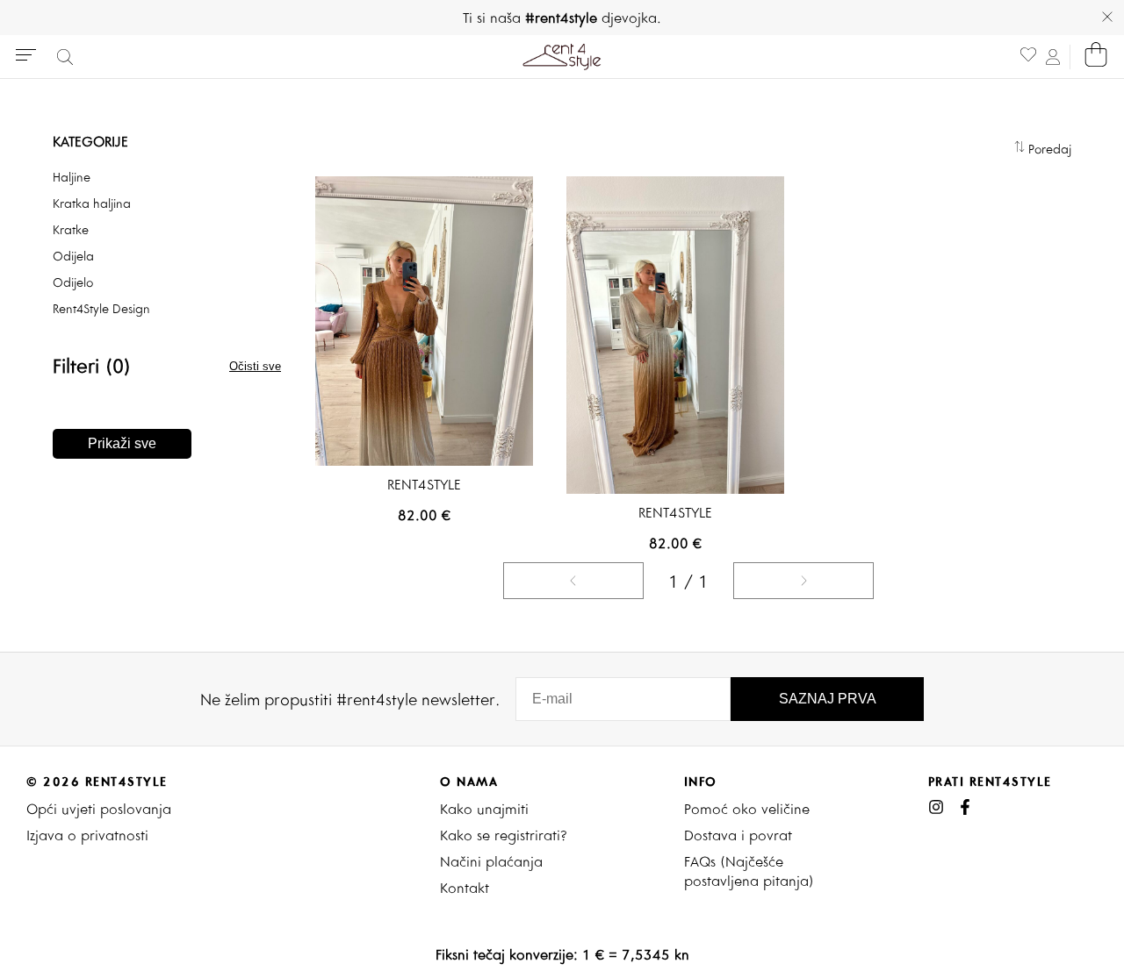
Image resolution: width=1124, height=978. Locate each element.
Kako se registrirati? (503, 835)
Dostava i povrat (738, 835)
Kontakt (464, 887)
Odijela (73, 256)
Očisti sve (255, 366)
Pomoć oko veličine (747, 808)
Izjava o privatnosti (87, 835)
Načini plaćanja (491, 861)
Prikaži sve (122, 443)
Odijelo (73, 282)
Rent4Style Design (101, 309)
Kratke (71, 230)
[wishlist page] (1028, 57)
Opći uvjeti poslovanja (98, 808)
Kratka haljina (92, 203)
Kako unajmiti (484, 808)
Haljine (71, 177)
